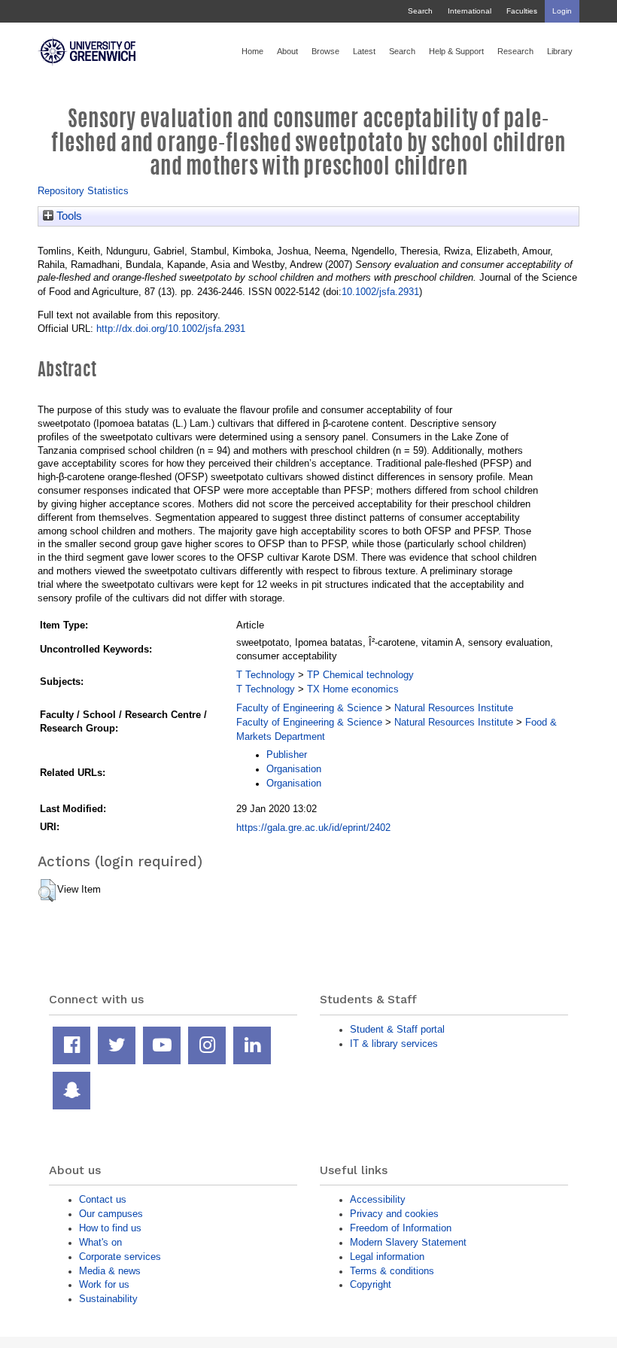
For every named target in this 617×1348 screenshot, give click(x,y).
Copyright (370, 1284)
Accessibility (378, 1199)
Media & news (110, 1270)
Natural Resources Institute (453, 708)
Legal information (387, 1256)
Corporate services (120, 1256)
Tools (67, 216)
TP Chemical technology (360, 674)
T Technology (265, 674)
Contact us (102, 1199)
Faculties (521, 11)
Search (420, 11)
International (469, 11)
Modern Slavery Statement (408, 1242)
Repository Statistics (83, 190)
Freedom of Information (400, 1228)
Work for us (104, 1284)
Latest (364, 51)
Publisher (286, 754)
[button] (47, 890)
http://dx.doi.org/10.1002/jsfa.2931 (170, 328)
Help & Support (456, 51)
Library (560, 51)
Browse (325, 51)
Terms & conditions (392, 1270)
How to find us (110, 1228)
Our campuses (111, 1213)
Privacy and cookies (394, 1213)
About (287, 51)
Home (252, 51)
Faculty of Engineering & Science (309, 708)
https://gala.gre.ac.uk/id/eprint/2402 (313, 827)
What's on (100, 1242)
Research (515, 51)
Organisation (293, 768)
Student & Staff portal (397, 1029)
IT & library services (394, 1043)
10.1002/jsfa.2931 (380, 291)
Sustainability (108, 1298)
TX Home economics (353, 689)
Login (562, 11)
